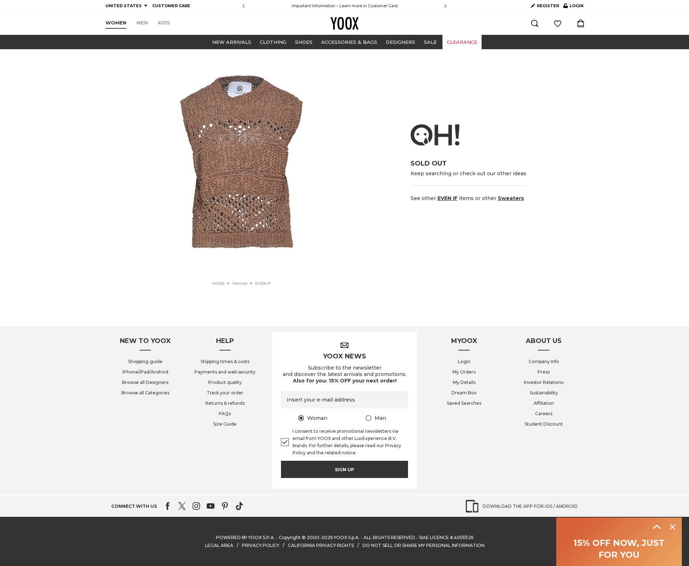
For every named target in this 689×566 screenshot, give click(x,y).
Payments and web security (225, 372)
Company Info (544, 361)
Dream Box (464, 392)
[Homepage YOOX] (344, 23)
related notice (340, 452)
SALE (430, 42)
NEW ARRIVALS (231, 42)
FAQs (225, 413)
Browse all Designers (145, 382)
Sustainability (544, 392)
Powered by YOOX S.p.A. (245, 537)
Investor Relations (543, 382)
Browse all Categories (145, 392)
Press (544, 372)
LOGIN (573, 7)
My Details (464, 382)
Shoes (304, 42)
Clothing (273, 42)
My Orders (464, 372)
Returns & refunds (225, 403)
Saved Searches (464, 403)
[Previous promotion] (243, 6)
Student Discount (544, 424)
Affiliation (544, 403)
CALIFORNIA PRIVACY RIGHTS (321, 545)
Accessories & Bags (349, 42)
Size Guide (224, 424)
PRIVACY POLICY (260, 545)
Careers (543, 413)
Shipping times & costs (225, 361)
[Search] (535, 23)
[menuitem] (116, 23)
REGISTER (548, 5)
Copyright (290, 537)
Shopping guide (145, 361)
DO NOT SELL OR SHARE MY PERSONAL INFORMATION (423, 545)
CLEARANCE (462, 42)
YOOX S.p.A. (347, 537)
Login (464, 361)
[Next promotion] (445, 6)
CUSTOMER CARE (171, 5)
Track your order (225, 392)
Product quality (225, 382)
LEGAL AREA (219, 545)
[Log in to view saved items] (557, 23)
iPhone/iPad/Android (145, 372)
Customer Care (383, 5)
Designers (400, 42)
